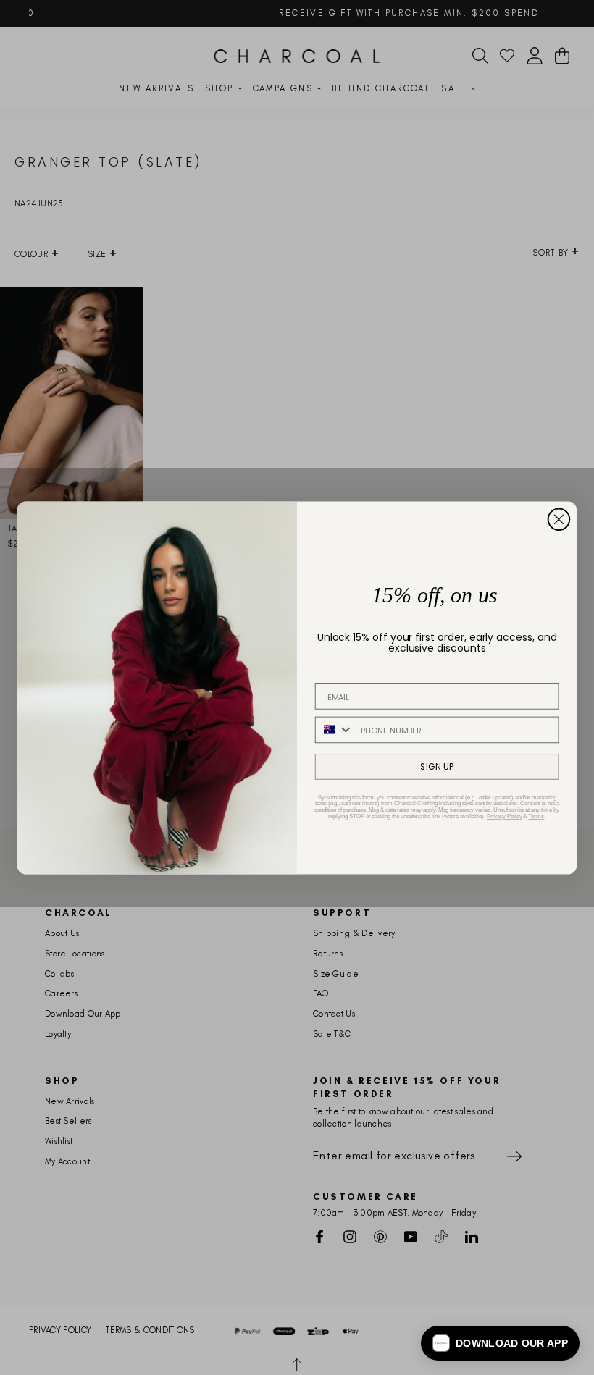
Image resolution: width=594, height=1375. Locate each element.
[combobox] (335, 729)
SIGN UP (436, 766)
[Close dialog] (559, 519)
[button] (500, 1343)
